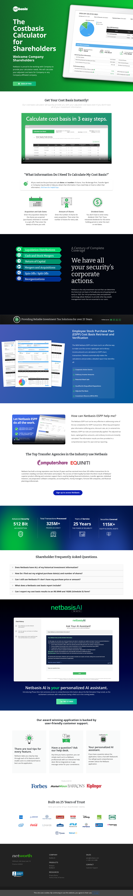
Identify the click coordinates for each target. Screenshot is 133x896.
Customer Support (92, 868)
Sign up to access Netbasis (67, 492)
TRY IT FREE (68, 701)
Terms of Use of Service (56, 877)
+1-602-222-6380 (92, 860)
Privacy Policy (53, 875)
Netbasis (51, 866)
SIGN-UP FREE (26, 84)
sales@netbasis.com (92, 858)
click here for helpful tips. (50, 187)
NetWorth (52, 858)
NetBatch (52, 868)
